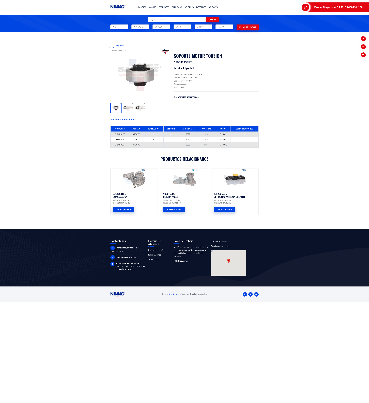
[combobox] (119, 26)
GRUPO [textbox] (200, 27)
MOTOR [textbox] (179, 27)
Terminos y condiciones (220, 246)
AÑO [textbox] (114, 27)
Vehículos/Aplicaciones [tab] (122, 119)
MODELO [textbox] (158, 27)
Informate (201, 7)
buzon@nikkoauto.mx (126, 257)
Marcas (152, 7)
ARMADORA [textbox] (138, 27)
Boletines (189, 7)
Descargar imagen (119, 51)
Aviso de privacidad (219, 242)
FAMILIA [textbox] (221, 27)
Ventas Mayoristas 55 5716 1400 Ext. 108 (338, 7)
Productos (164, 7)
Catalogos (177, 7)
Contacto (213, 7)
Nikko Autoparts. (174, 294)
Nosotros (141, 7)
